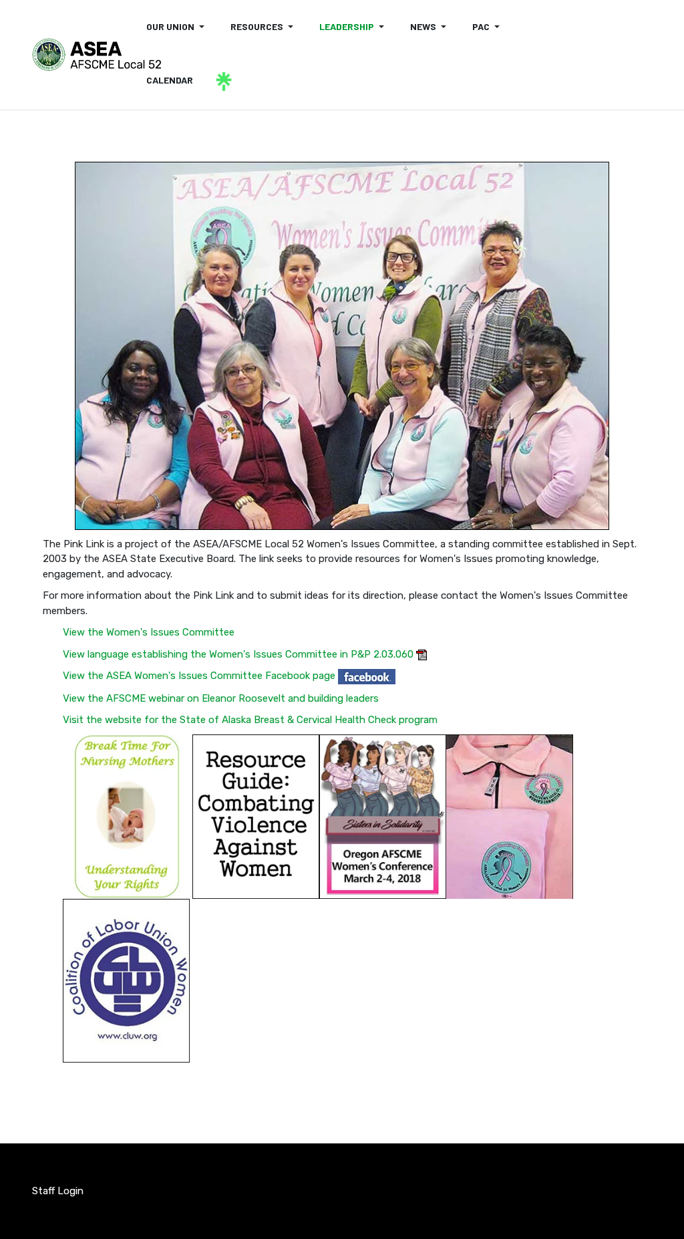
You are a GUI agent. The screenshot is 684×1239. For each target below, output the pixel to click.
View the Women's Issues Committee (148, 632)
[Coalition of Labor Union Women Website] (126, 980)
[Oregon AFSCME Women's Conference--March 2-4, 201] (382, 816)
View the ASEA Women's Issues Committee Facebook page (199, 676)
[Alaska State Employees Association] (96, 55)
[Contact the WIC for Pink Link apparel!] (509, 816)
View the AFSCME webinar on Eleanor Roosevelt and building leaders (221, 698)
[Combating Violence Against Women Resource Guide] (255, 816)
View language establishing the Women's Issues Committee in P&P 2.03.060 (238, 654)
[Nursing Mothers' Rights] (126, 816)
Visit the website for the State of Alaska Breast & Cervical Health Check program (250, 720)
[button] (177, 26)
